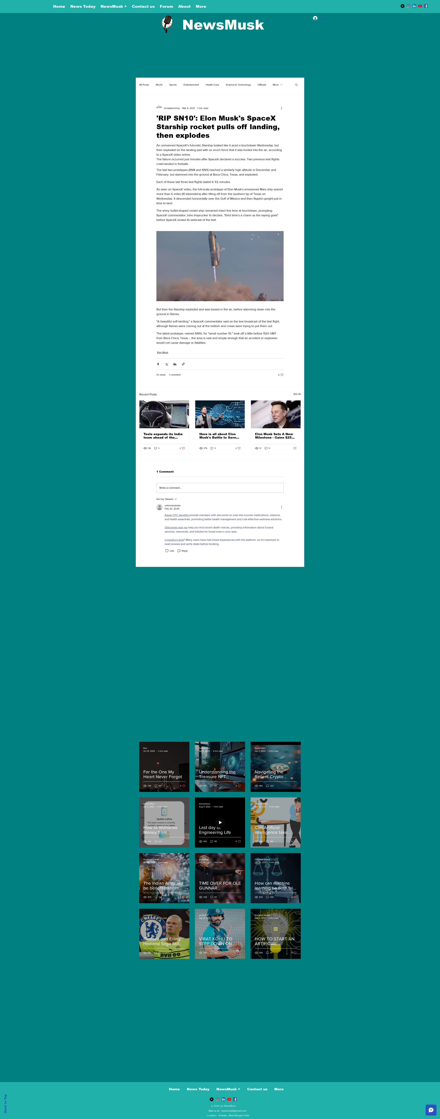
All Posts (144, 84)
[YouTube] (420, 6)
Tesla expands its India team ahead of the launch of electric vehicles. (163, 435)
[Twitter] (402, 6)
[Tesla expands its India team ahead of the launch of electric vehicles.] (164, 414)
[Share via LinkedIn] (175, 364)
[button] (296, 84)
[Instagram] (408, 6)
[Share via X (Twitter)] (166, 364)
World (159, 84)
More (276, 84)
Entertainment (191, 84)
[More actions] (281, 108)
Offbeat (262, 84)
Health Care (212, 84)
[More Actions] (281, 507)
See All (297, 394)
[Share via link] (183, 364)
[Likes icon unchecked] (167, 551)
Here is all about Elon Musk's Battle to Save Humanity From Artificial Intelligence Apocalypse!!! (217, 435)
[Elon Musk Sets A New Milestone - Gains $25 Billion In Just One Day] (276, 414)
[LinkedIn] (414, 6)
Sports (173, 84)
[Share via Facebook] (158, 364)
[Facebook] (426, 6)
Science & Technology (238, 84)
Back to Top (5, 1103)
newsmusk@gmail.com (233, 1110)
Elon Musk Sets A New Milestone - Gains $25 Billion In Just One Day (274, 435)
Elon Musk (162, 352)
